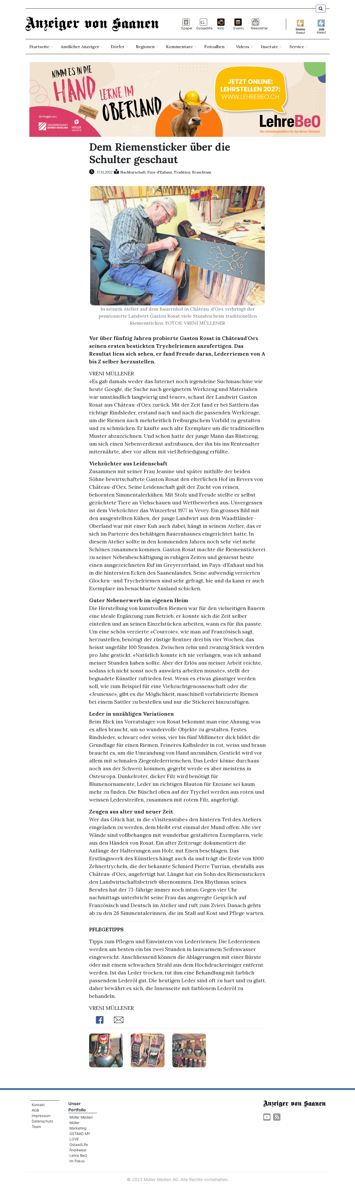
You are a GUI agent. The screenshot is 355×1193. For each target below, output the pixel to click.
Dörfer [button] (117, 46)
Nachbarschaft (133, 172)
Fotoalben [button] (214, 46)
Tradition (182, 172)
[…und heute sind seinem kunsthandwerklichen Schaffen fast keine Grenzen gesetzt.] (148, 1050)
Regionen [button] (145, 46)
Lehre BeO (78, 1155)
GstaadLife (78, 1144)
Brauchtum (201, 172)
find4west (77, 1150)
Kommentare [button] (179, 46)
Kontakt (38, 1104)
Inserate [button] (269, 46)
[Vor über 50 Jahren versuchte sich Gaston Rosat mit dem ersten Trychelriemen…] (106, 1050)
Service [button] (297, 46)
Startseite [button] (39, 46)
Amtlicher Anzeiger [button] (80, 46)
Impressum (41, 1115)
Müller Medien (81, 1117)
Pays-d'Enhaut (159, 172)
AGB (35, 1110)
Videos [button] (242, 46)
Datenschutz (42, 1121)
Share (99, 1020)
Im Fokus (76, 1161)
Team (36, 1126)
